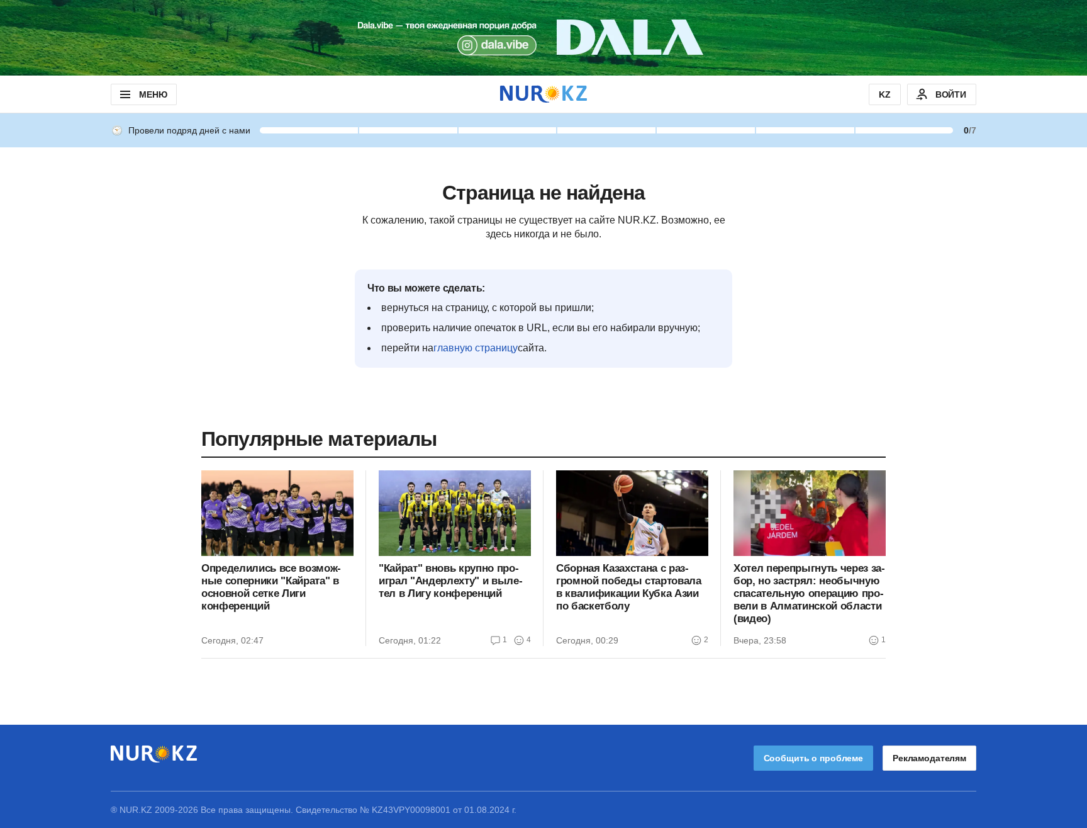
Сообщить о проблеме (813, 758)
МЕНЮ (153, 94)
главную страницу (475, 348)
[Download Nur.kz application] (543, 38)
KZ (885, 94)
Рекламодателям (929, 758)
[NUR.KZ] (543, 94)
